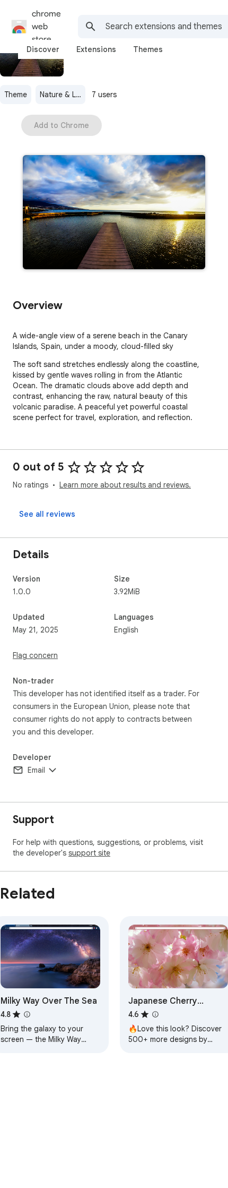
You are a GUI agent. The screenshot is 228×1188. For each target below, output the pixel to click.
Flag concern (35, 655)
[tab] (43, 49)
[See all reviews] (47, 514)
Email (36, 770)
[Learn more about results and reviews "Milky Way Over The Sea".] (27, 1014)
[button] (114, 213)
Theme (15, 94)
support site (89, 853)
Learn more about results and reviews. (125, 485)
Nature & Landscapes (62, 94)
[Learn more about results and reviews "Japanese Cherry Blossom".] (155, 1014)
